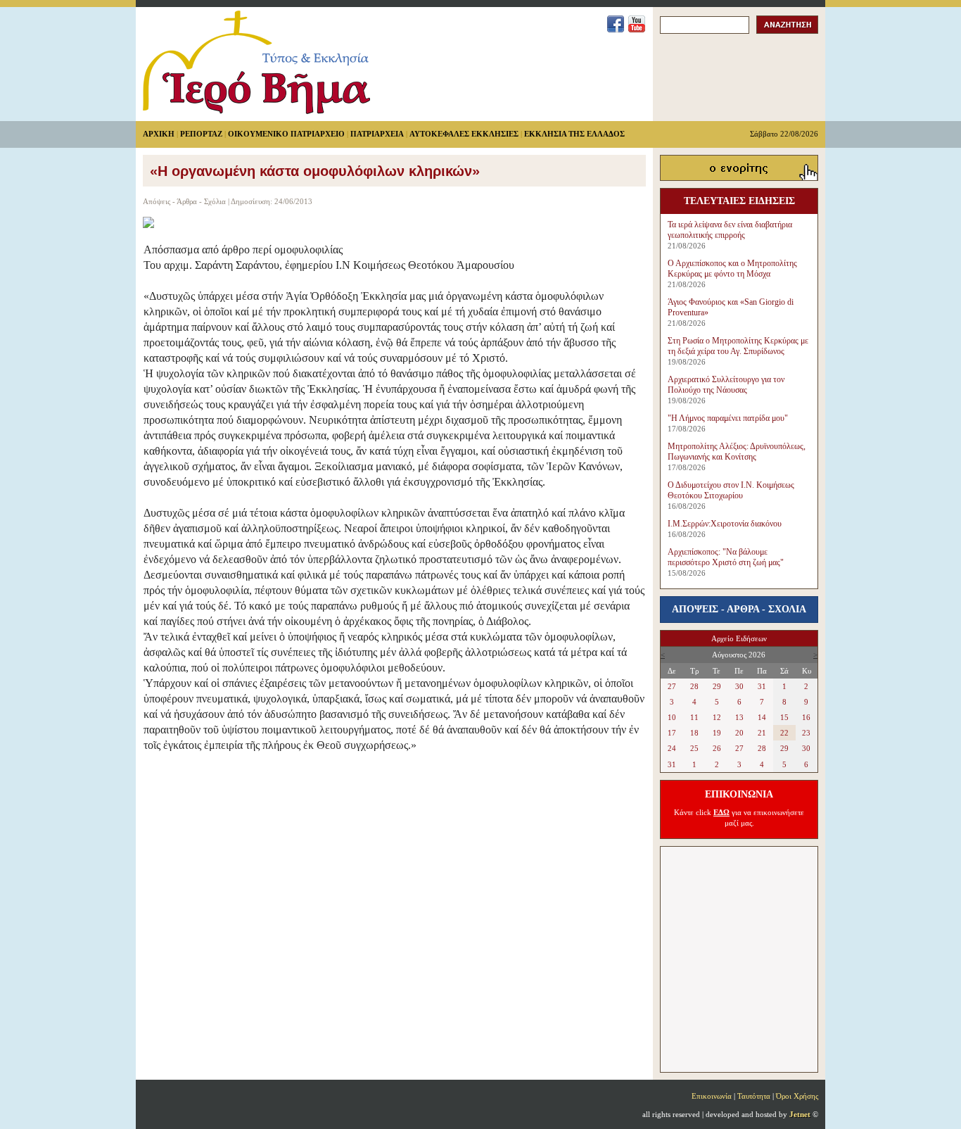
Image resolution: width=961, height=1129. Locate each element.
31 (762, 686)
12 (717, 717)
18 (694, 733)
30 (739, 686)
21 (762, 733)
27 (672, 686)
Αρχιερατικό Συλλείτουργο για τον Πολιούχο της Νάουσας (726, 384)
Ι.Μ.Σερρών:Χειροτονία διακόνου (725, 524)
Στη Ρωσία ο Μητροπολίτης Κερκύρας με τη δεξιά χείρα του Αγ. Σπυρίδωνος (738, 346)
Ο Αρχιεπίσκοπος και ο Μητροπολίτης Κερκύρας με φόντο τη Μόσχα (732, 268)
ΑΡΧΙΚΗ (158, 134)
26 (717, 748)
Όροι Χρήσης (797, 1096)
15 (784, 717)
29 (717, 686)
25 (694, 748)
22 (784, 733)
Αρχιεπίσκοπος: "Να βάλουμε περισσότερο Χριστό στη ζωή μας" (726, 557)
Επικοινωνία (712, 1096)
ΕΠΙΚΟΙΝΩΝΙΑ (739, 794)
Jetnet (799, 1114)
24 (672, 748)
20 (739, 733)
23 (806, 733)
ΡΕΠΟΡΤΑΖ (201, 134)
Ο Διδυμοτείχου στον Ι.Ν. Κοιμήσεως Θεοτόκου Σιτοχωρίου (731, 490)
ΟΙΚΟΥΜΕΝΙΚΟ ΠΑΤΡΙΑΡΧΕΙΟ (286, 134)
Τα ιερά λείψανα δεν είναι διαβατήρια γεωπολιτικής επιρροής (730, 230)
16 (806, 717)
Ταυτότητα (753, 1096)
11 (694, 717)
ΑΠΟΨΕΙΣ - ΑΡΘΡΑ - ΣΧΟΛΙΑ (739, 609)
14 (762, 717)
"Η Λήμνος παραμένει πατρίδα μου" (728, 418)
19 (717, 733)
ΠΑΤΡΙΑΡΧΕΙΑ (377, 134)
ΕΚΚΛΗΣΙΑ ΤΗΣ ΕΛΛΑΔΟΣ (574, 134)
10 (672, 717)
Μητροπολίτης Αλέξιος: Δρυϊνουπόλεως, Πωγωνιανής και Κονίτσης (737, 451)
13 (739, 717)
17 (672, 733)
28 (694, 686)
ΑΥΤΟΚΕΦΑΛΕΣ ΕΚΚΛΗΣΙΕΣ (463, 134)
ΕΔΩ (721, 812)
